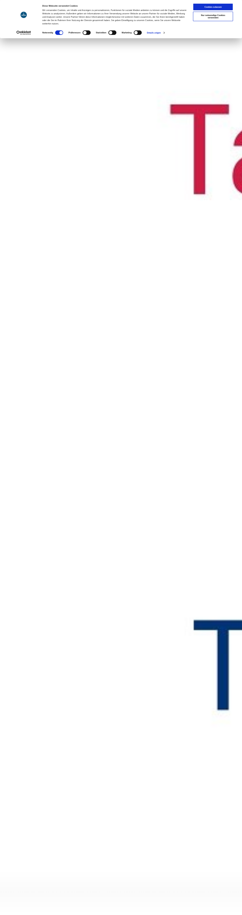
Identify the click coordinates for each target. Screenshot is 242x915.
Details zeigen (154, 33)
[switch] (87, 32)
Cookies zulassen (213, 7)
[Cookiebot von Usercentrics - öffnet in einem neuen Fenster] (23, 33)
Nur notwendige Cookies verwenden (213, 16)
